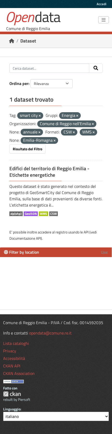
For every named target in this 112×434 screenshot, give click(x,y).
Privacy (9, 351)
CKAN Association (19, 373)
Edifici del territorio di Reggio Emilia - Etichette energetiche (49, 172)
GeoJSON (31, 213)
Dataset (28, 40)
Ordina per (18, 83)
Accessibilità (14, 358)
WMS (43, 213)
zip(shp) (16, 213)
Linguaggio (11, 409)
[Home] (11, 40)
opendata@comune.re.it (50, 333)
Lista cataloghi (16, 343)
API (86, 232)
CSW (53, 213)
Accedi (101, 3)
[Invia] (96, 68)
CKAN (12, 394)
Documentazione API (25, 238)
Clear (104, 252)
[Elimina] (40, 116)
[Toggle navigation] (103, 20)
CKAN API (11, 366)
